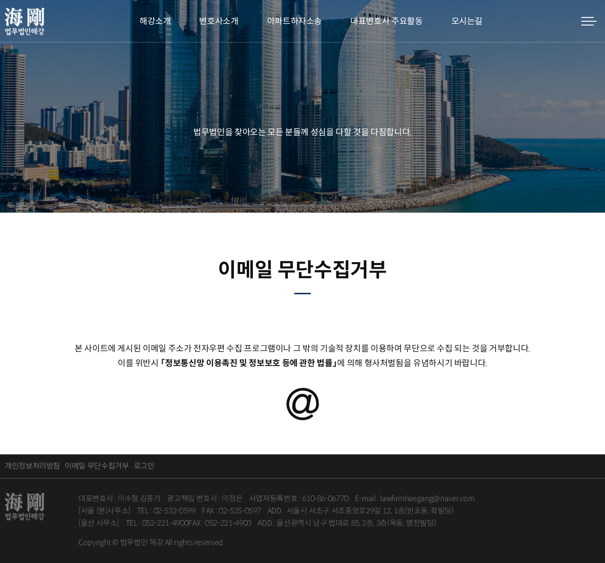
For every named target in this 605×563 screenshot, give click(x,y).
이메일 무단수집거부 (97, 466)
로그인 (144, 466)
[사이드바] (588, 21)
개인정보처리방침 (32, 466)
